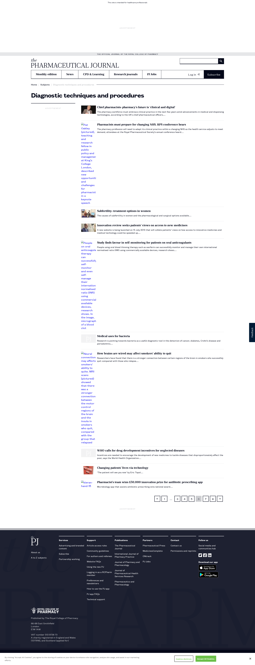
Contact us (176, 545)
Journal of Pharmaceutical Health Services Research (126, 573)
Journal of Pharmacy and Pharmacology (127, 563)
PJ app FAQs (93, 593)
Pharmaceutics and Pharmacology (124, 583)
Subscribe (213, 74)
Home (34, 84)
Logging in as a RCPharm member (99, 573)
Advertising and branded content (71, 547)
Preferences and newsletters (95, 582)
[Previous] (157, 499)
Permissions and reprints (183, 550)
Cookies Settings (184, 658)
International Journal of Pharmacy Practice (126, 555)
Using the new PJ (95, 566)
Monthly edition (46, 74)
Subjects (45, 84)
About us (35, 552)
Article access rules (97, 545)
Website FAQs (94, 561)
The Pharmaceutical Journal (125, 547)
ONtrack (147, 556)
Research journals (126, 74)
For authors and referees (99, 556)
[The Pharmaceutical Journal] (75, 63)
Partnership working (69, 559)
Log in (192, 74)
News (69, 74)
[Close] (250, 658)
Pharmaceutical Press (154, 545)
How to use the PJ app (98, 588)
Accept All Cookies (206, 658)
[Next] (220, 499)
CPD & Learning (93, 74)
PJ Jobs (151, 74)
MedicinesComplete (153, 550)
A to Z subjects (38, 557)
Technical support (96, 599)
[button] (252, 332)
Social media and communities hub (207, 547)
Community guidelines (98, 550)
